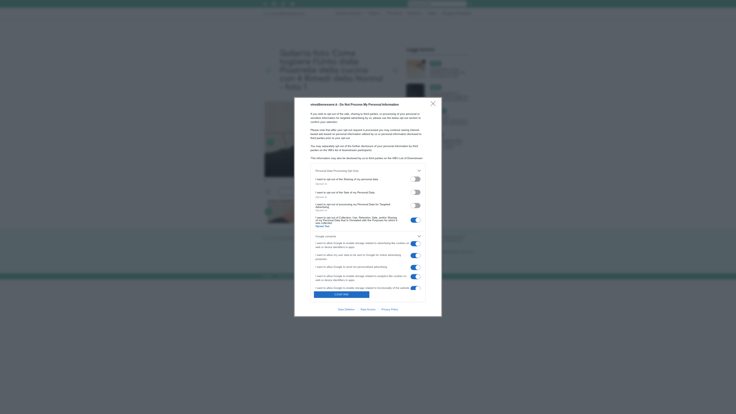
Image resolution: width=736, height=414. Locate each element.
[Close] (434, 104)
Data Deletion (346, 309)
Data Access (368, 309)
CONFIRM (341, 294)
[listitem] (368, 171)
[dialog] (368, 207)
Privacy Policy (389, 309)
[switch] (416, 179)
